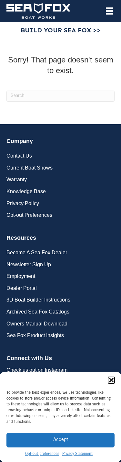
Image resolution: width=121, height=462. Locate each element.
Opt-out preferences (42, 454)
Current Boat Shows (29, 167)
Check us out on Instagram (36, 370)
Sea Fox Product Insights (35, 335)
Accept (60, 439)
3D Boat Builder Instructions (38, 299)
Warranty (16, 179)
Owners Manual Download (36, 323)
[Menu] (109, 11)
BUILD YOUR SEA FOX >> (61, 30)
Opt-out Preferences (29, 215)
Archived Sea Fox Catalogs (37, 311)
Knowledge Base (26, 191)
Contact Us (19, 156)
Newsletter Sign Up (28, 264)
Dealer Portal (21, 288)
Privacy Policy (22, 203)
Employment (20, 276)
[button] (111, 380)
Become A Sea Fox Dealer (36, 252)
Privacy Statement (77, 454)
